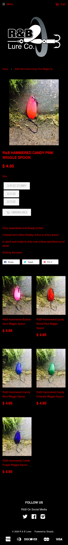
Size (4, 176)
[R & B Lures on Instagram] (42, 517)
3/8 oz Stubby (16, 185)
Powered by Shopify (44, 531)
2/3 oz (11, 201)
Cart (63, 4)
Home (5, 68)
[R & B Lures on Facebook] (34, 517)
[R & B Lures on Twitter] (25, 517)
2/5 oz (11, 194)
